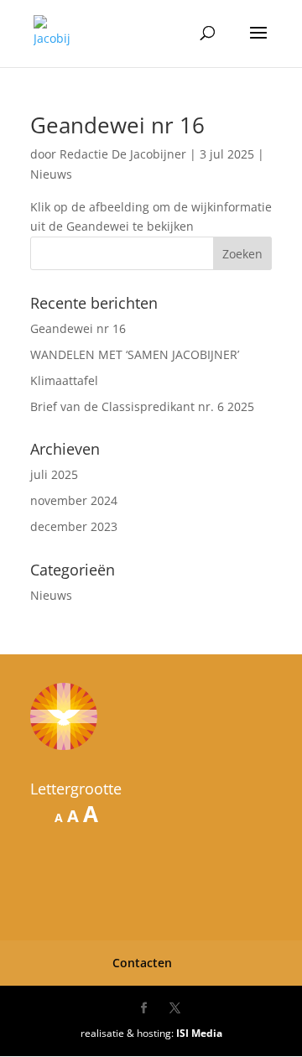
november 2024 (73, 500)
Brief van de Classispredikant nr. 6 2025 (142, 406)
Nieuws (51, 174)
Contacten (142, 963)
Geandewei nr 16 (117, 125)
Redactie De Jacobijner (123, 154)
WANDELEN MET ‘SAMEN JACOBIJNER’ (134, 354)
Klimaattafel (64, 380)
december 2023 (73, 526)
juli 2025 (54, 474)
